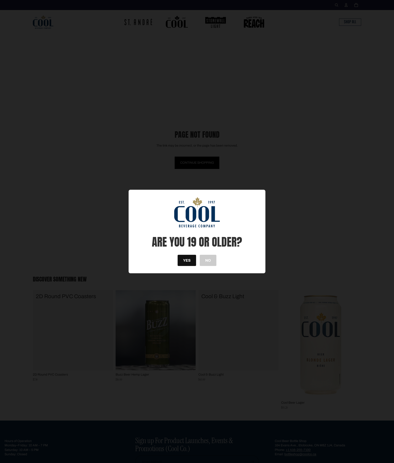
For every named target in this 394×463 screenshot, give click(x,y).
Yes (187, 260)
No (208, 260)
